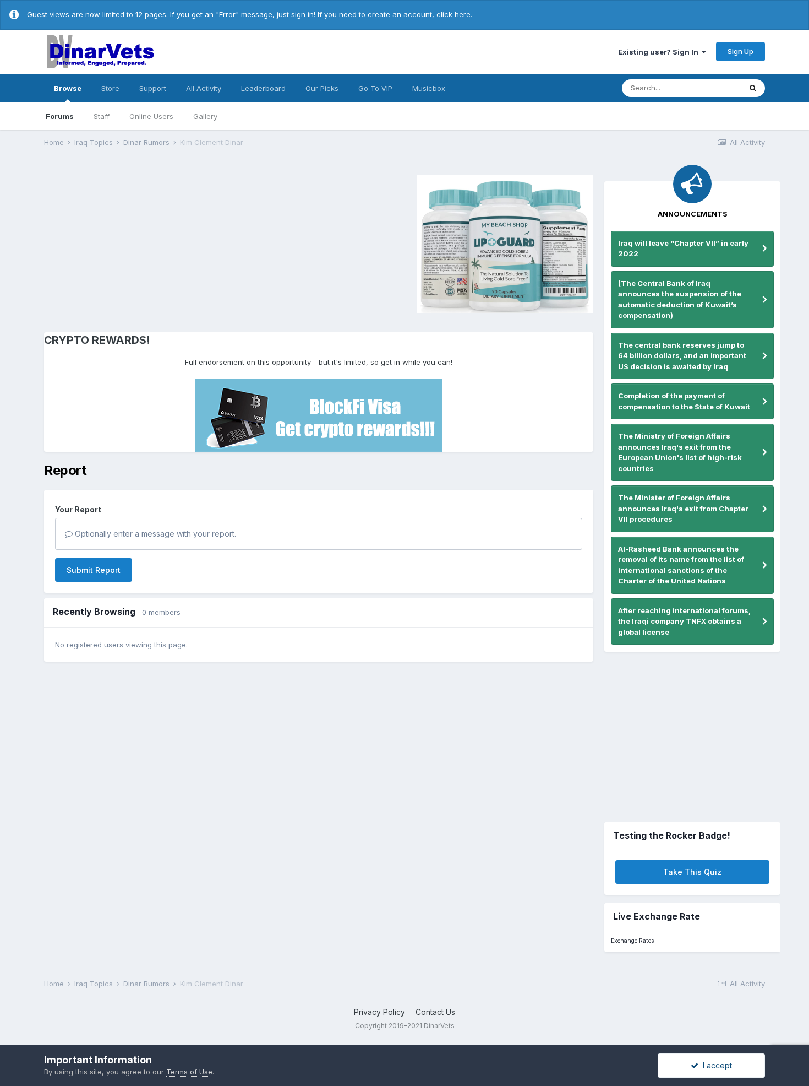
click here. (454, 14)
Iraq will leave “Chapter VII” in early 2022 (683, 248)
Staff (102, 116)
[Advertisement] (137, 242)
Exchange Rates (632, 940)
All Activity (203, 88)
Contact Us (435, 1012)
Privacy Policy (379, 1012)
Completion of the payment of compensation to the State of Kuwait (684, 401)
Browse (67, 88)
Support (152, 88)
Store (110, 88)
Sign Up (740, 51)
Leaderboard (263, 88)
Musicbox (428, 88)
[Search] (753, 88)
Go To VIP (375, 88)
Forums (60, 116)
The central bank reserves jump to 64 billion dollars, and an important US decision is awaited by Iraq (682, 356)
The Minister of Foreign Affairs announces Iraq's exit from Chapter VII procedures (683, 508)
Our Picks (321, 88)
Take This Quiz (692, 872)
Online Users (151, 116)
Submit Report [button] (94, 570)
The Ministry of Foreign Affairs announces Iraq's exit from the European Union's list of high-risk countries (680, 452)
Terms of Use (189, 1071)
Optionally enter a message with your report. (154, 533)
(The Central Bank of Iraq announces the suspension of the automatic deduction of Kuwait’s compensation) (679, 299)
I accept (715, 1065)
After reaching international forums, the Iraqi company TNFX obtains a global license (684, 621)
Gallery (205, 116)
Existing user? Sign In (660, 51)
